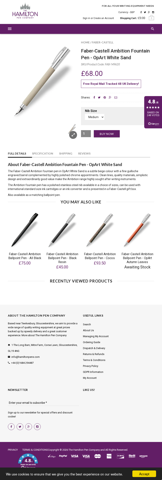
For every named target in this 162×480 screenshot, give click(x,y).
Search (87, 324)
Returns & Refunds (93, 354)
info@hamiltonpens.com (25, 356)
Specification (42, 153)
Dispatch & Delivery (94, 348)
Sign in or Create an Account (98, 18)
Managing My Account (96, 336)
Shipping (65, 153)
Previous (15, 134)
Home (85, 42)
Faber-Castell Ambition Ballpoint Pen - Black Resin (62, 258)
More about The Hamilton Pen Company (44, 335)
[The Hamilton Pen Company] (25, 11)
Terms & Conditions (94, 360)
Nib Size (91, 111)
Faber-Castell (102, 42)
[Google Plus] (149, 12)
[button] (28, 462)
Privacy (13, 449)
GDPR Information (93, 371)
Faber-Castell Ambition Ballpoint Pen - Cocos (100, 256)
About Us (88, 330)
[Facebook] (141, 12)
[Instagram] (153, 12)
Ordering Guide (91, 342)
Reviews (84, 153)
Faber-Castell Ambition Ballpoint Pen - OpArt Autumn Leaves (137, 258)
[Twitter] (145, 12)
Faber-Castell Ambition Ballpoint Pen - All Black (24, 256)
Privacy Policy (90, 366)
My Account (90, 377)
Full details (17, 153)
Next (69, 134)
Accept (144, 473)
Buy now (107, 134)
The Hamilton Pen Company (84, 449)
